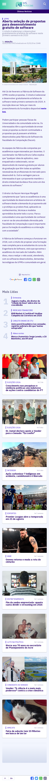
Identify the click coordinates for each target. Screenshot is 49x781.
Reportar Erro (26, 274)
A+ (11, 778)
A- (5, 778)
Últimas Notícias (24, 11)
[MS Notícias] (24, 4)
